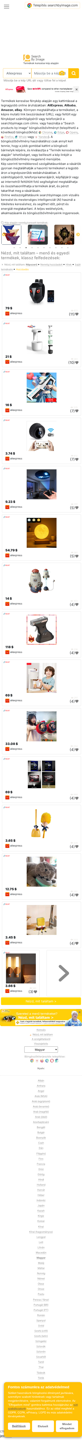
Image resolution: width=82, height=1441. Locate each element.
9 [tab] (62, 248)
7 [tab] (50, 248)
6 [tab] (44, 248)
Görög (41, 1174)
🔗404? (6, 275)
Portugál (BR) (41, 1304)
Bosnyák (41, 1137)
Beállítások (19, 1426)
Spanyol (41, 1320)
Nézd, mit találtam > (41, 1001)
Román (41, 1315)
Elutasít (43, 1426)
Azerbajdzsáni (41, 1122)
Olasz (41, 1283)
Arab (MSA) (41, 1096)
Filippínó (41, 1153)
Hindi (41, 1179)
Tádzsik (41, 1372)
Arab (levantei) (41, 1106)
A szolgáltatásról (41, 1038)
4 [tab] (32, 248)
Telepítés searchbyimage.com (55, 5)
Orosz (41, 1288)
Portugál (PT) (41, 1309)
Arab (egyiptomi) (41, 1101)
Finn (41, 1158)
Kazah (41, 1210)
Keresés (41, 1029)
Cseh (41, 1142)
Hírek (69, 264)
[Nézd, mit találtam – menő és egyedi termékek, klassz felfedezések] (41, 1017)
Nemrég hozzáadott (51, 264)
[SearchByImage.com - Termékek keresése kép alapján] (34, 57)
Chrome (47, 132)
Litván (41, 1247)
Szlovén (41, 1351)
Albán (41, 1080)
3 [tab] (26, 248)
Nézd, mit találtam (43, 1034)
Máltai (41, 1268)
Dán (41, 1147)
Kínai (41, 1226)
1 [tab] (14, 248)
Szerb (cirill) (41, 1330)
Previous (4, 235)
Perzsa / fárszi (41, 1299)
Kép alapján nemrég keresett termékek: (26, 222)
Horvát (41, 1189)
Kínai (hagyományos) (41, 1231)
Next (78, 235)
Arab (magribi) (41, 1111)
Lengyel (41, 1236)
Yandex (43, 136)
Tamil (41, 1361)
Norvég (41, 1273)
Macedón (41, 1252)
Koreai (41, 1220)
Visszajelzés (41, 1043)
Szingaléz (41, 1341)
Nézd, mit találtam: (14, 264)
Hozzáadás (22, 269)
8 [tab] (56, 248)
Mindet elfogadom (67, 1426)
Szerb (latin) (41, 1335)
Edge (61, 132)
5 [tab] (38, 248)
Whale (23, 136)
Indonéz (41, 1200)
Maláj (41, 1262)
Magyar (41, 1257)
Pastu (41, 1294)
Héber (41, 1195)
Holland (41, 1184)
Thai (41, 1367)
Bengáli (41, 1127)
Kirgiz (41, 1215)
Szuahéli (41, 1356)
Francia (41, 1163)
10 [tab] (68, 248)
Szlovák (41, 1346)
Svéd (41, 1325)
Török (41, 1377)
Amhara (41, 1085)
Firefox (9, 136)
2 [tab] (20, 248)
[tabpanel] (17, 235)
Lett (41, 1242)
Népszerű (32, 264)
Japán (41, 1205)
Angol (41, 1090)
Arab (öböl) (41, 1116)
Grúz (41, 1169)
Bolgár (41, 1132)
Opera (73, 132)
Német (41, 1278)
